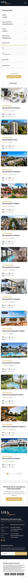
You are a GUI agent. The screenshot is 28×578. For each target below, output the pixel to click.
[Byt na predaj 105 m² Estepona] (14, 445)
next (18, 474)
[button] (14, 17)
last (20, 474)
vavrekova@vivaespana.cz (16, 529)
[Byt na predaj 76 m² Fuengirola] (14, 286)
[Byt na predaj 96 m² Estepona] (14, 190)
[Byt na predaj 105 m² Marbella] (14, 222)
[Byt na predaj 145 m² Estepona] (14, 254)
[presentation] (3, 95)
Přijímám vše (20, 574)
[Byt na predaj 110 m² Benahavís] (14, 158)
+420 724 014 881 (14, 537)
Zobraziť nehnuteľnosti (14, 76)
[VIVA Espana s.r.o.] (6, 3)
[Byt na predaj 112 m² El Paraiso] (14, 95)
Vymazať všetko (14, 73)
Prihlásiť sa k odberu (21, 553)
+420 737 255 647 (14, 531)
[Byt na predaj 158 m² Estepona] (14, 350)
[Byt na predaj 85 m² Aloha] (14, 127)
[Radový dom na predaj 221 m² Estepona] (14, 413)
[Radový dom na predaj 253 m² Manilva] (14, 318)
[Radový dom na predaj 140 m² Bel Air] (14, 381)
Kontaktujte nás (15, 499)
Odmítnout (13, 574)
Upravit (7, 574)
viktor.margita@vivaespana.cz (17, 535)
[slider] (1, 45)
